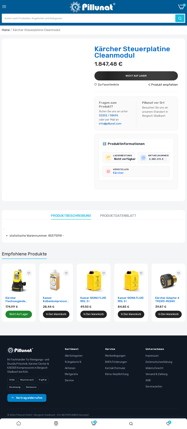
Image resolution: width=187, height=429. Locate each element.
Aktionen (70, 368)
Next (176, 292)
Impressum (152, 355)
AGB (148, 380)
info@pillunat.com (110, 123)
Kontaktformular (115, 368)
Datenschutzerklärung (159, 362)
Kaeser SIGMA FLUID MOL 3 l (93, 299)
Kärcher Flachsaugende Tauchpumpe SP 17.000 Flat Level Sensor (16, 299)
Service (69, 380)
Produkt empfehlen (164, 84)
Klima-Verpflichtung (117, 374)
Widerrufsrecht (154, 368)
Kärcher (118, 172)
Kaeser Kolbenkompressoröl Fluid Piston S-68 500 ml (56, 299)
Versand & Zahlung (156, 374)
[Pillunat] (92, 7)
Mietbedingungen (115, 355)
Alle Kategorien (74, 355)
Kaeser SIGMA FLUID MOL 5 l (131, 299)
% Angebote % (73, 362)
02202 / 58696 (108, 115)
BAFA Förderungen (116, 362)
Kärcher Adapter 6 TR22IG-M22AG (167, 299)
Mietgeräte (71, 374)
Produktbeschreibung (71, 216)
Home (6, 30)
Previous (11, 292)
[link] (29, 273)
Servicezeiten (154, 386)
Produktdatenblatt (118, 216)
